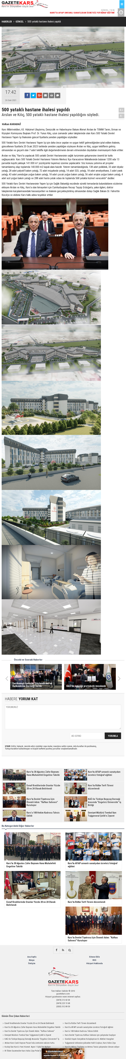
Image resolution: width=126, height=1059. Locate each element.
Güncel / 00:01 (82, 11)
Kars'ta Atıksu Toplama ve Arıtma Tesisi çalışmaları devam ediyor (92, 1047)
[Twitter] (33, 95)
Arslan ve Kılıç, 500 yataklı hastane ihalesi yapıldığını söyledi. (50, 115)
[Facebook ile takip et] (56, 950)
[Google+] (39, 95)
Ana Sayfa (31, 957)
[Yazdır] (51, 95)
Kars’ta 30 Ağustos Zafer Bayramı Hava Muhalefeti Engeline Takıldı (32, 1027)
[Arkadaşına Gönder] (45, 95)
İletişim (31, 963)
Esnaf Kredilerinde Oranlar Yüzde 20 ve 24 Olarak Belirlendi (29, 1023)
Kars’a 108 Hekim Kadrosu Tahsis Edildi (81, 1031)
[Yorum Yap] (57, 95)
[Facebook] (27, 95)
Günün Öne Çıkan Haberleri (16, 1016)
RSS (94, 960)
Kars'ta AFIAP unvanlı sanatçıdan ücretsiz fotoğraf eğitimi (89, 1027)
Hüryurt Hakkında (94, 963)
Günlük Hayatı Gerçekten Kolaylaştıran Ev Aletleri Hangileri (89, 1039)
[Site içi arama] (69, 950)
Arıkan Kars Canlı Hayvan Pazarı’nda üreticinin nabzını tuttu (29, 1043)
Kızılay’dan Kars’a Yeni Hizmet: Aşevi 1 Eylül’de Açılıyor (28, 1047)
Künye (31, 960)
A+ (121, 110)
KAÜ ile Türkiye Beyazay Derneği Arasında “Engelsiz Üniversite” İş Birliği (30, 1039)
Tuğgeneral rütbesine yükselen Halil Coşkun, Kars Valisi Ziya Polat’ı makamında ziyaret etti (89, 1043)
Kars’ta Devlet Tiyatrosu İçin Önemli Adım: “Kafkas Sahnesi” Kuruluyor (28, 1031)
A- (121, 115)
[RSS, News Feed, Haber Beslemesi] (63, 950)
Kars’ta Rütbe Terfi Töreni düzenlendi (80, 1023)
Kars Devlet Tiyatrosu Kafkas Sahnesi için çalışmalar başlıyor (90, 1035)
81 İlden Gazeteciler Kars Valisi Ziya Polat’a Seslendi (27, 1050)
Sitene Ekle (94, 957)
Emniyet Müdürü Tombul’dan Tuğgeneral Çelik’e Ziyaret (28, 1035)
